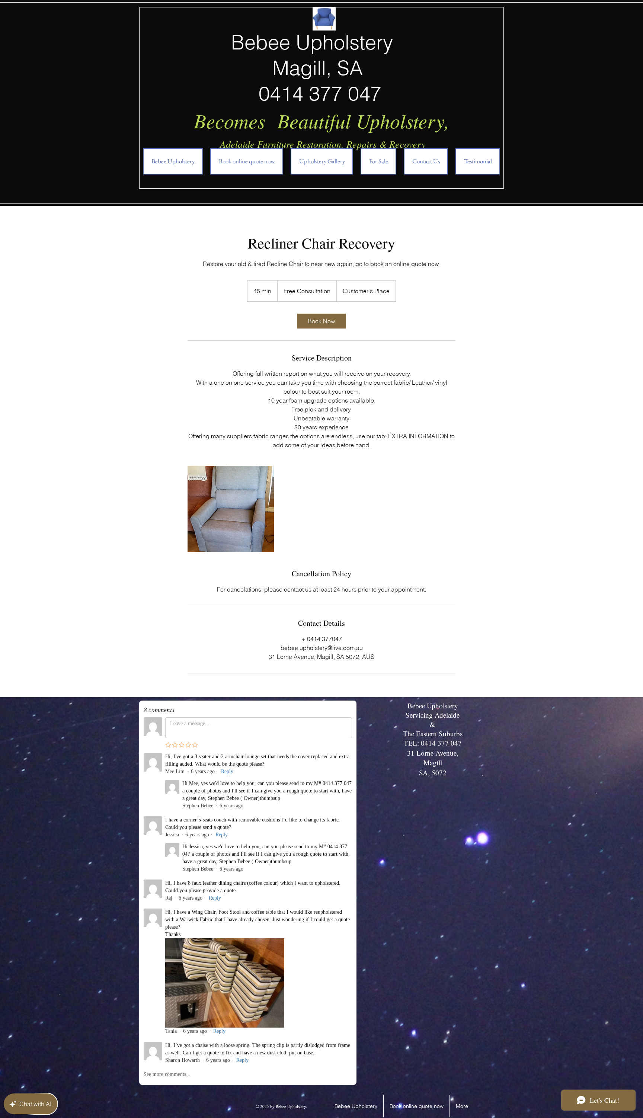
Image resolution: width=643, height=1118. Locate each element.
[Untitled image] (231, 509)
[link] (321, 321)
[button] (378, 161)
